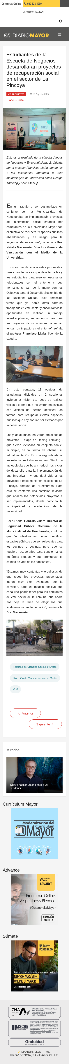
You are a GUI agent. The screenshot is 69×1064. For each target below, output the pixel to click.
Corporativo (16, 94)
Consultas (11, 4)
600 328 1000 (34, 4)
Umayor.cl (64, 3)
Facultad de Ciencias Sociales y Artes (34, 666)
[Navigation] (59, 34)
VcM (15, 689)
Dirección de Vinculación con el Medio (35, 678)
